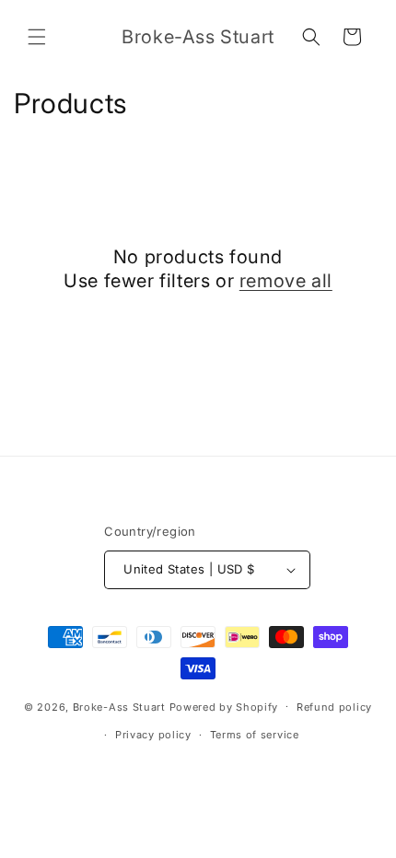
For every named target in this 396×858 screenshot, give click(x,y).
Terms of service (254, 734)
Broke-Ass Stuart (119, 706)
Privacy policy (153, 734)
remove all (285, 281)
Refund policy (334, 707)
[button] (37, 37)
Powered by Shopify (224, 706)
